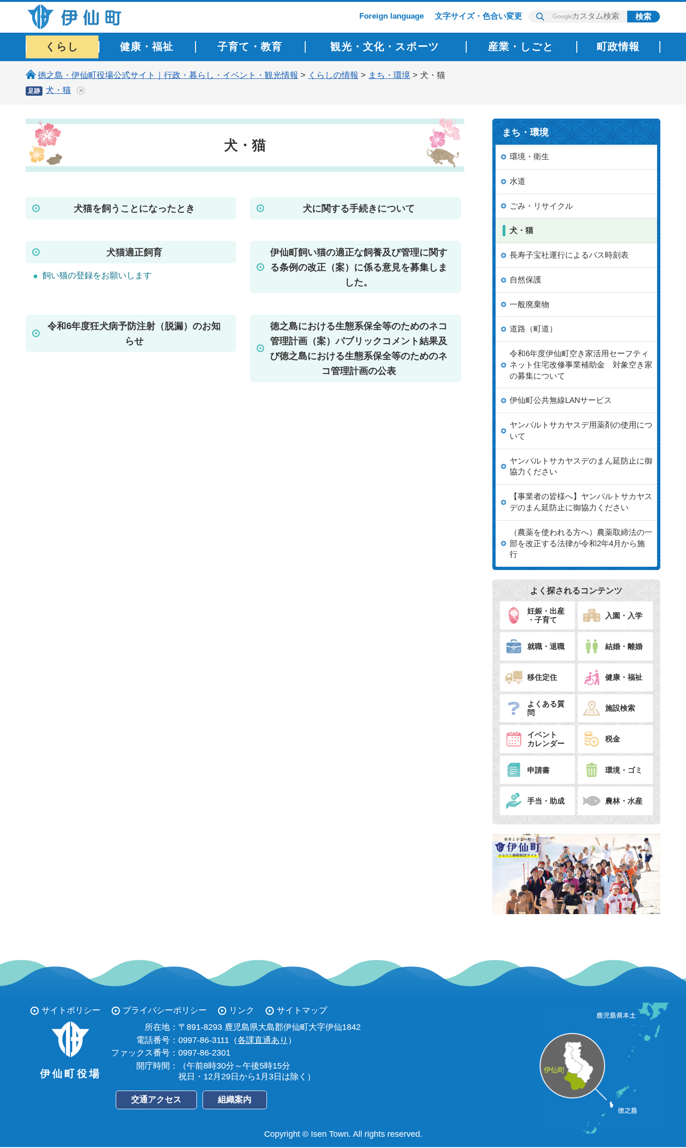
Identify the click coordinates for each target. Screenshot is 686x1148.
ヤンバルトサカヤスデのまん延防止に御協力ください (581, 467)
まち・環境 (389, 75)
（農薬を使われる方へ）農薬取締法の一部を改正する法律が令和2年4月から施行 (581, 543)
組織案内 (235, 1099)
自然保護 (525, 279)
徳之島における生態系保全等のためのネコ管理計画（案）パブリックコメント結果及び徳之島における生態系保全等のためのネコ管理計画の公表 (359, 348)
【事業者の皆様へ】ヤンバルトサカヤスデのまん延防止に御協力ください (581, 502)
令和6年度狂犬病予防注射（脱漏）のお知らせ (134, 333)
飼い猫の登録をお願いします (97, 275)
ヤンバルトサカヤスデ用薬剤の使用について (581, 431)
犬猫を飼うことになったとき (134, 208)
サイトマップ (302, 1010)
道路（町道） (533, 328)
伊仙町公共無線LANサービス (561, 400)
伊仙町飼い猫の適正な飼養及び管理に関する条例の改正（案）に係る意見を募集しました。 (359, 267)
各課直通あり (263, 1040)
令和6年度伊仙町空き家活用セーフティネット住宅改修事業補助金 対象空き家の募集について (581, 364)
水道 (517, 181)
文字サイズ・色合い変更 (478, 16)
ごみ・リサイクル (541, 206)
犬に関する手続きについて (359, 208)
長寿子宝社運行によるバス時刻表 (569, 255)
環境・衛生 (529, 156)
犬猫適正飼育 (134, 252)
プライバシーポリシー (165, 1010)
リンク (241, 1010)
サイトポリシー (71, 1010)
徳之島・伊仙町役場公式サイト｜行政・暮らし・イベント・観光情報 (168, 75)
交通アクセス (156, 1099)
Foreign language (391, 16)
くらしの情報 (333, 75)
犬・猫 (58, 90)
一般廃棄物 (529, 304)
